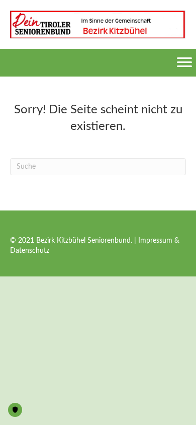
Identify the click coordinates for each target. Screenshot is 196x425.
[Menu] (184, 62)
